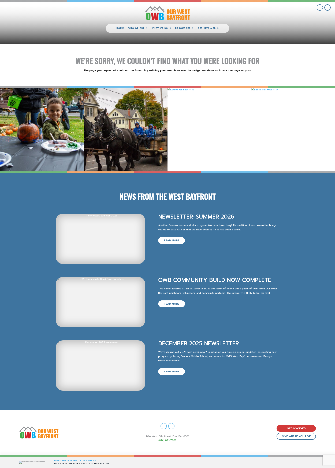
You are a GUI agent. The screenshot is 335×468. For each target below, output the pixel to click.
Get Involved (207, 28)
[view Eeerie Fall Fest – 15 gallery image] (293, 129)
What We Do (160, 28)
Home (120, 28)
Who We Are (136, 28)
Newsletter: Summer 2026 (196, 217)
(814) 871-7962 (167, 440)
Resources (182, 28)
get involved (296, 428)
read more (171, 240)
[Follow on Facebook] (320, 7)
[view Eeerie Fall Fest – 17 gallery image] (126, 129)
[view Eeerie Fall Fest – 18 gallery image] (42, 129)
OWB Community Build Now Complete (214, 280)
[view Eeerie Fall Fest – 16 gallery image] (209, 129)
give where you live (296, 436)
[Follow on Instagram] (327, 7)
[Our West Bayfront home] (167, 13)
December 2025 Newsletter (198, 343)
